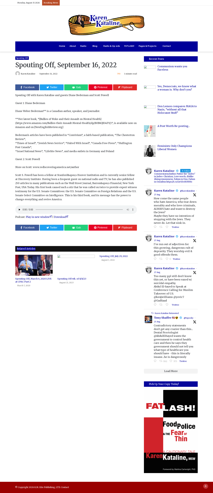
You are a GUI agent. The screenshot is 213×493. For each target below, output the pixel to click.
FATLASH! (129, 46)
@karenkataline (187, 191)
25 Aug (157, 321)
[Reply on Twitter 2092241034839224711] (156, 361)
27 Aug (157, 194)
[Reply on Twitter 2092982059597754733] (156, 227)
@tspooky (188, 318)
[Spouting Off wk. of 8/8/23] (76, 265)
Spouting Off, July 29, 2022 (113, 256)
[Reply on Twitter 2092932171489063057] (156, 305)
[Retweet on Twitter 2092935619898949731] (162, 259)
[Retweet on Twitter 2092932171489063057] (162, 305)
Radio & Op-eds (111, 46)
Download (60, 217)
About (73, 46)
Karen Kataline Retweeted (167, 313)
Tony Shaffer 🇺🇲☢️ (166, 317)
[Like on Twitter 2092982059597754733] (168, 227)
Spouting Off (22, 58)
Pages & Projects (147, 46)
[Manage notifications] (205, 486)
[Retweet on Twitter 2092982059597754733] (162, 227)
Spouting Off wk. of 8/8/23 (71, 278)
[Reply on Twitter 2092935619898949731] (156, 259)
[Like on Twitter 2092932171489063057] (168, 305)
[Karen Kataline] (106, 23)
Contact (166, 46)
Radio (83, 46)
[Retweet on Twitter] (152, 313)
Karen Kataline (28, 74)
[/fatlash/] (171, 431)
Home (62, 46)
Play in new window (38, 217)
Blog (94, 46)
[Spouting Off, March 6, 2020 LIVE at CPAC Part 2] (34, 265)
